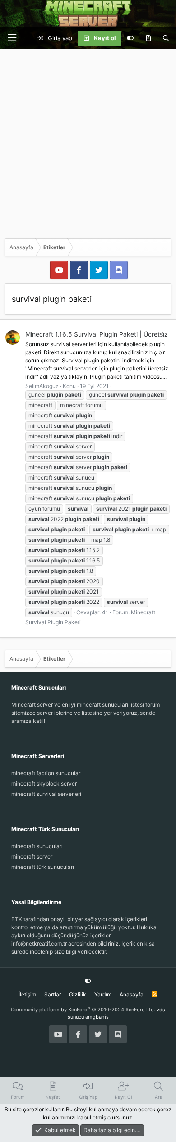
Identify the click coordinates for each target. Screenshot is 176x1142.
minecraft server (31, 856)
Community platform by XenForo (83, 1009)
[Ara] (165, 38)
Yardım (102, 994)
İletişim (27, 994)
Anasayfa (132, 994)
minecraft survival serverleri (46, 793)
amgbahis (97, 1017)
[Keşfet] (148, 38)
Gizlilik (77, 994)
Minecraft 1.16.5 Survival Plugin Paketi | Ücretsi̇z (96, 334)
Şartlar (52, 994)
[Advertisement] (88, 141)
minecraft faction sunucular (45, 773)
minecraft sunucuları (37, 846)
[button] (12, 38)
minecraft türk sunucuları (42, 866)
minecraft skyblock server (44, 783)
